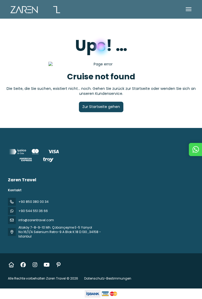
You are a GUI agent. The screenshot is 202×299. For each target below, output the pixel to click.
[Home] (11, 265)
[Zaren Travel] (35, 156)
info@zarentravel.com (36, 220)
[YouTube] (46, 265)
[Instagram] (35, 265)
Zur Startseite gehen (101, 106)
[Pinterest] (58, 265)
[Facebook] (23, 265)
